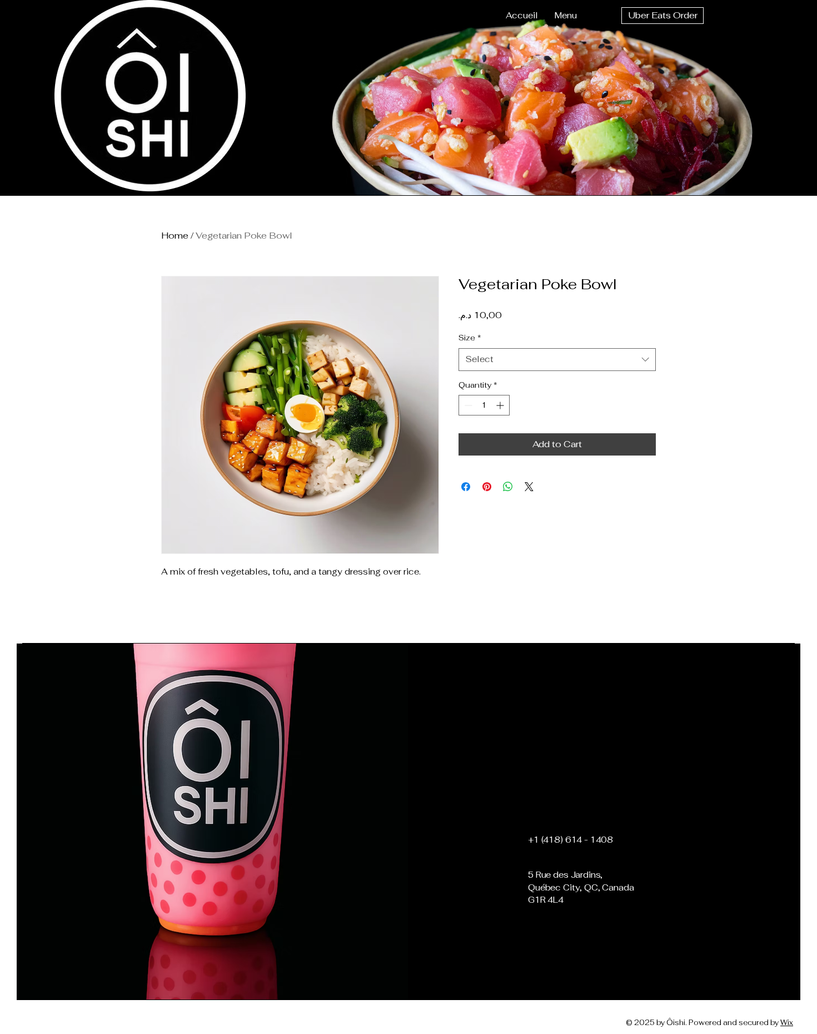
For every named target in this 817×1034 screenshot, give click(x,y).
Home (174, 235)
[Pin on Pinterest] (487, 486)
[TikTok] (582, 940)
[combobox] (557, 359)
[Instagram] (563, 940)
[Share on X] (529, 486)
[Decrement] (467, 405)
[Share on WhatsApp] (508, 486)
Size (470, 338)
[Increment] (501, 405)
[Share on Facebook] (465, 486)
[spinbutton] (484, 405)
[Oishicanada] (544, 940)
